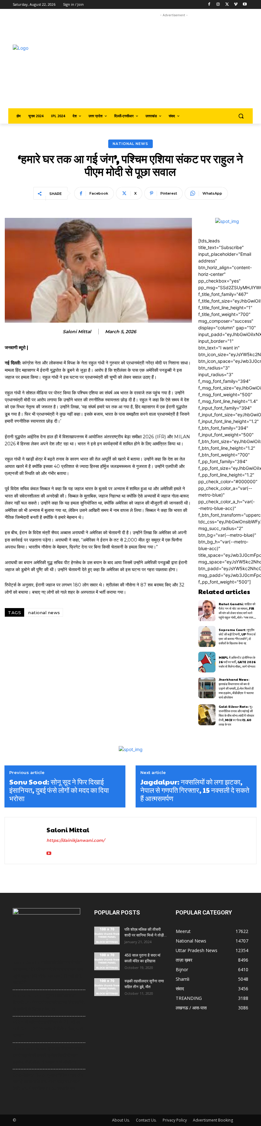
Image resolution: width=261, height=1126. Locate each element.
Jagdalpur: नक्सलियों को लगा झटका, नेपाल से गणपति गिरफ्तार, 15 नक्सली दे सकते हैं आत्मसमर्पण (194, 790)
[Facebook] (209, 4)
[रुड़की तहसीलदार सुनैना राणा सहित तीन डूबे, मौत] (107, 987)
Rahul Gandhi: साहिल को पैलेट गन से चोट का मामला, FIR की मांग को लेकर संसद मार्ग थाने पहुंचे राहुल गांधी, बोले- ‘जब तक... (237, 611)
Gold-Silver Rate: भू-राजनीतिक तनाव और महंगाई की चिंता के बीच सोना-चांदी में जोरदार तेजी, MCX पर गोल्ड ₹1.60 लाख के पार (236, 715)
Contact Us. (146, 1120)
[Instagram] (218, 4)
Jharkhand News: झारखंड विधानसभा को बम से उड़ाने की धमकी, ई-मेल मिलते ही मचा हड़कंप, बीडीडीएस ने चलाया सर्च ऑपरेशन (236, 688)
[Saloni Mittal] (26, 840)
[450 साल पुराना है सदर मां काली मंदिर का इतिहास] (107, 961)
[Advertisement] (180, 63)
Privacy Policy (175, 1120)
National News (130, 143)
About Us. (121, 1120)
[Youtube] (244, 4)
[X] (227, 4)
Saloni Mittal (77, 331)
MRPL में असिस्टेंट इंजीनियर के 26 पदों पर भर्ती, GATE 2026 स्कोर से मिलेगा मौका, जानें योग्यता (237, 662)
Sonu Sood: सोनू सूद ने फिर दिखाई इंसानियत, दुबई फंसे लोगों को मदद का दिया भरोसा (59, 790)
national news (44, 612)
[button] (240, 116)
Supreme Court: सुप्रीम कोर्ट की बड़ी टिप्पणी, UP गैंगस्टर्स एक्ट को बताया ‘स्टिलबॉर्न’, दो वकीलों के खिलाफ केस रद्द (237, 636)
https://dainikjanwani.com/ (75, 840)
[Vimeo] (235, 4)
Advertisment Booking (213, 1120)
